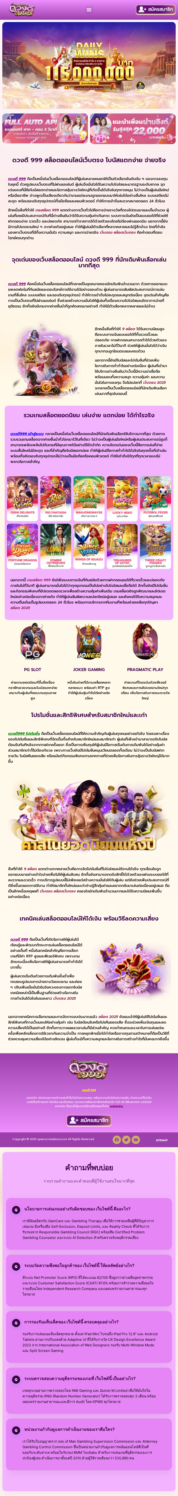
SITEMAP (162, 1140)
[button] (89, 10)
